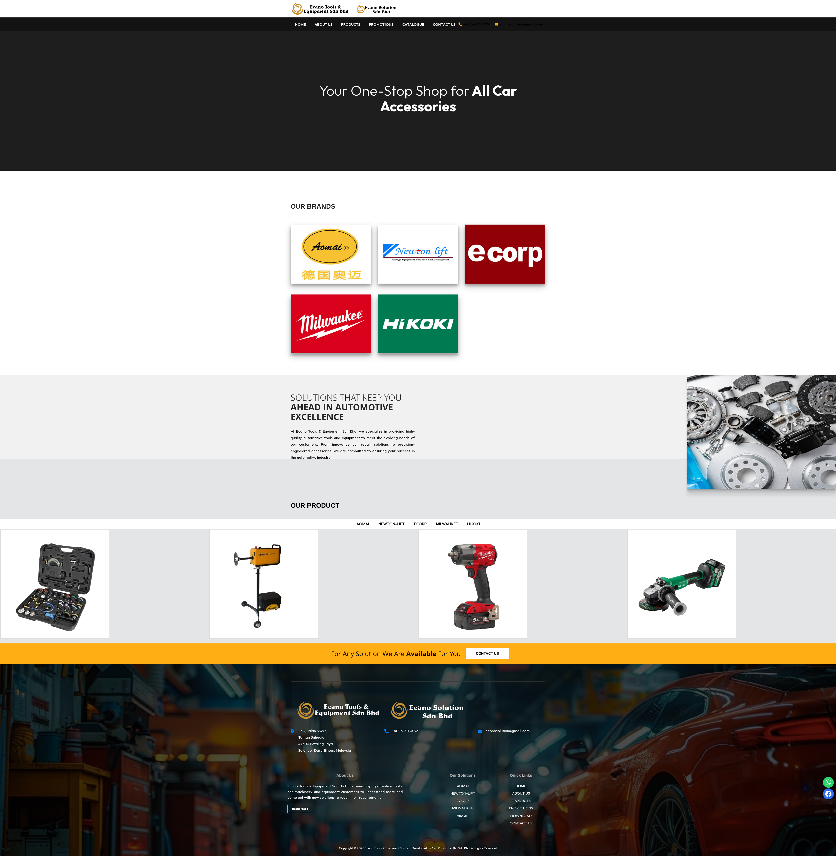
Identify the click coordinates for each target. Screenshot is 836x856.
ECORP (463, 800)
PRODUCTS (521, 800)
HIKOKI (463, 815)
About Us (323, 24)
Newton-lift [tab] (391, 523)
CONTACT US (521, 823)
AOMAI (463, 785)
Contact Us (444, 24)
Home (300, 24)
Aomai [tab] (362, 523)
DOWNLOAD (521, 815)
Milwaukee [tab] (447, 523)
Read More (300, 809)
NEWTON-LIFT (462, 793)
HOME (521, 785)
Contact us (487, 653)
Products (350, 24)
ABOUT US (521, 793)
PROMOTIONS (521, 808)
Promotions (381, 24)
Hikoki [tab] (473, 523)
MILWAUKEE (462, 808)
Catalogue (413, 24)
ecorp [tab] (420, 523)
